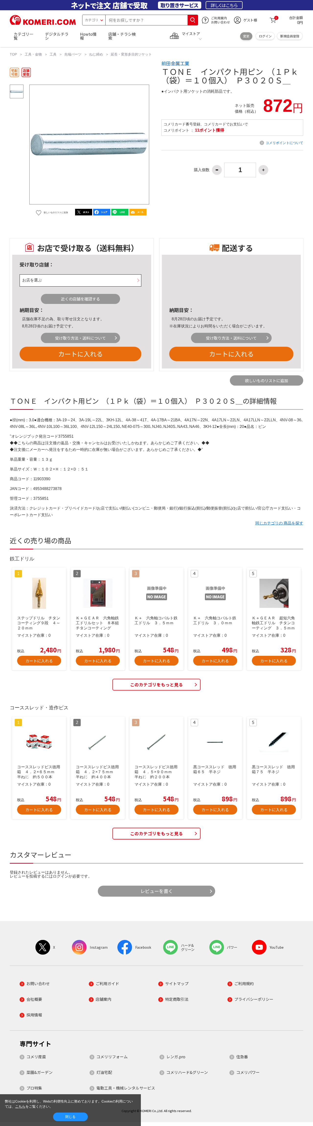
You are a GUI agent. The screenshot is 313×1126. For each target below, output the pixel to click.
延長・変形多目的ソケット (131, 54)
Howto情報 (88, 36)
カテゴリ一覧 (23, 36)
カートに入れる (80, 353)
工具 (53, 54)
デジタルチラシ (56, 36)
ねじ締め (96, 54)
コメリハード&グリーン (187, 1072)
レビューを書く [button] (156, 891)
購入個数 (202, 170)
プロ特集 (34, 1088)
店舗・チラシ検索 (122, 36)
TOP (13, 54)
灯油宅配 (104, 1072)
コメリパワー (248, 1072)
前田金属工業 (175, 63)
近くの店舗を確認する (80, 299)
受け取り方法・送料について (80, 338)
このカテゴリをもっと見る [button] (156, 684)
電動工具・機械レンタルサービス (125, 1088)
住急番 (242, 1057)
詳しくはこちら (224, 5)
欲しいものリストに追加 (266, 380)
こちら (20, 1106)
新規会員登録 (289, 36)
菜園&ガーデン (39, 1072)
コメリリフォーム (112, 1057)
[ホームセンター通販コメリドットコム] (43, 23)
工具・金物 (33, 54)
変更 (246, 36)
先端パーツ (72, 54)
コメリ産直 (36, 1057)
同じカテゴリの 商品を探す (279, 523)
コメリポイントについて (284, 143)
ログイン (265, 36)
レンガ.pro (175, 1057)
